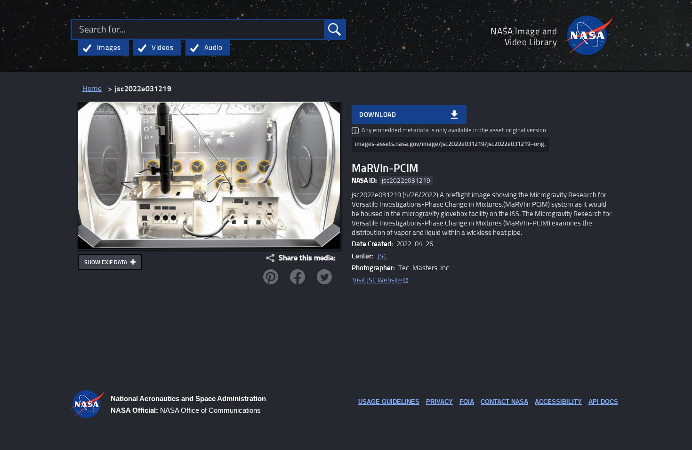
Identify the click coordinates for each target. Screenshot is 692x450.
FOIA (466, 401)
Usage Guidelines (388, 401)
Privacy (439, 401)
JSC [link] (382, 256)
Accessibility (558, 401)
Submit (334, 29)
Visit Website (377, 280)
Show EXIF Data (106, 262)
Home (92, 88)
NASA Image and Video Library (524, 36)
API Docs (603, 401)
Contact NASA (504, 401)
